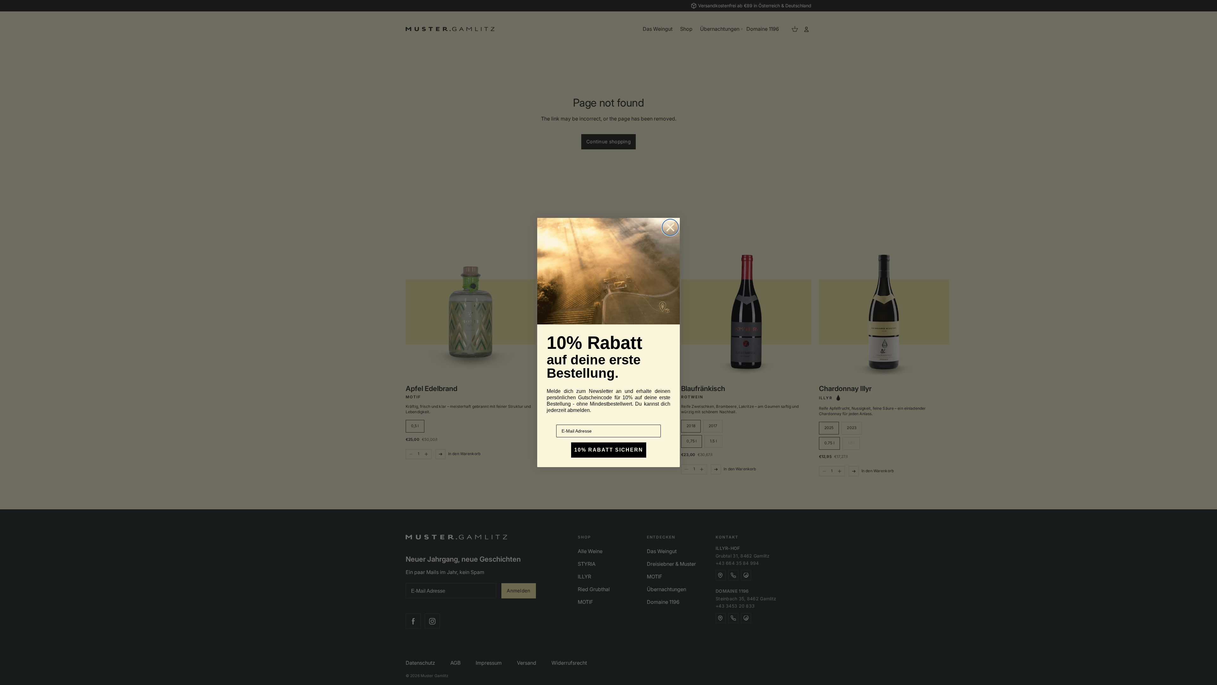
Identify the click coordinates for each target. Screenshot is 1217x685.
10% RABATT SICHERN (608, 450)
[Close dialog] (670, 227)
